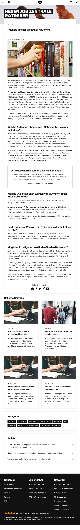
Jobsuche (12, 425)
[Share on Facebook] (36, 288)
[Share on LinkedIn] (47, 288)
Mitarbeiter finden (32, 425)
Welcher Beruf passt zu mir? (50, 425)
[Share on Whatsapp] (32, 288)
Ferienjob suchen (60, 501)
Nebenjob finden (34, 183)
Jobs (65, 421)
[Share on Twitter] (40, 288)
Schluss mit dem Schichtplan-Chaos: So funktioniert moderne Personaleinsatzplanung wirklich (31, 446)
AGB (15, 519)
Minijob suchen (60, 497)
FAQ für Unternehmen (37, 497)
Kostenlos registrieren (37, 484)
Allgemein (12, 421)
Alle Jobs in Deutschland (63, 489)
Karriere (20, 425)
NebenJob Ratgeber (62, 509)
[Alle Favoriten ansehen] (9, 2)
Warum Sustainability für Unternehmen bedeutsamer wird (29, 459)
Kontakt (7, 493)
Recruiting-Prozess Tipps (38, 493)
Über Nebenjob (10, 484)
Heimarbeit (57, 421)
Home (9, 24)
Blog (15, 24)
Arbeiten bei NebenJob (13, 489)
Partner (7, 497)
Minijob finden (47, 183)
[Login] (77, 2)
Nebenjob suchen (61, 493)
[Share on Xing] (43, 288)
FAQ (5, 501)
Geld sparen (33, 421)
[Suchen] (72, 2)
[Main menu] (2, 2)
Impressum (38, 519)
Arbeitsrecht (22, 421)
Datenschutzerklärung (25, 519)
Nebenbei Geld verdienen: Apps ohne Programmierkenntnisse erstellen (35, 453)
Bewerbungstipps (61, 505)
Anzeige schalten (35, 489)
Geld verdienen (46, 421)
